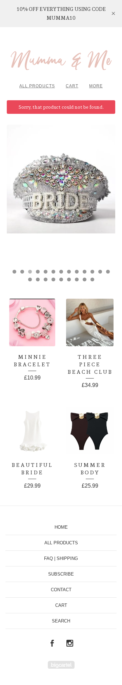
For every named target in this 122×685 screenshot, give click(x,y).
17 (53, 279)
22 (92, 279)
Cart (72, 86)
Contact (61, 589)
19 (69, 279)
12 (100, 272)
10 (84, 272)
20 (77, 279)
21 (84, 279)
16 (45, 279)
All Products (37, 86)
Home (61, 527)
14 (30, 279)
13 (108, 272)
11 (92, 272)
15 (38, 279)
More (96, 86)
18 (61, 279)
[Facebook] (52, 643)
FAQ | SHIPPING (61, 558)
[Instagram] (70, 643)
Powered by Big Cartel (61, 665)
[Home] (61, 57)
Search (61, 620)
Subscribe (61, 574)
